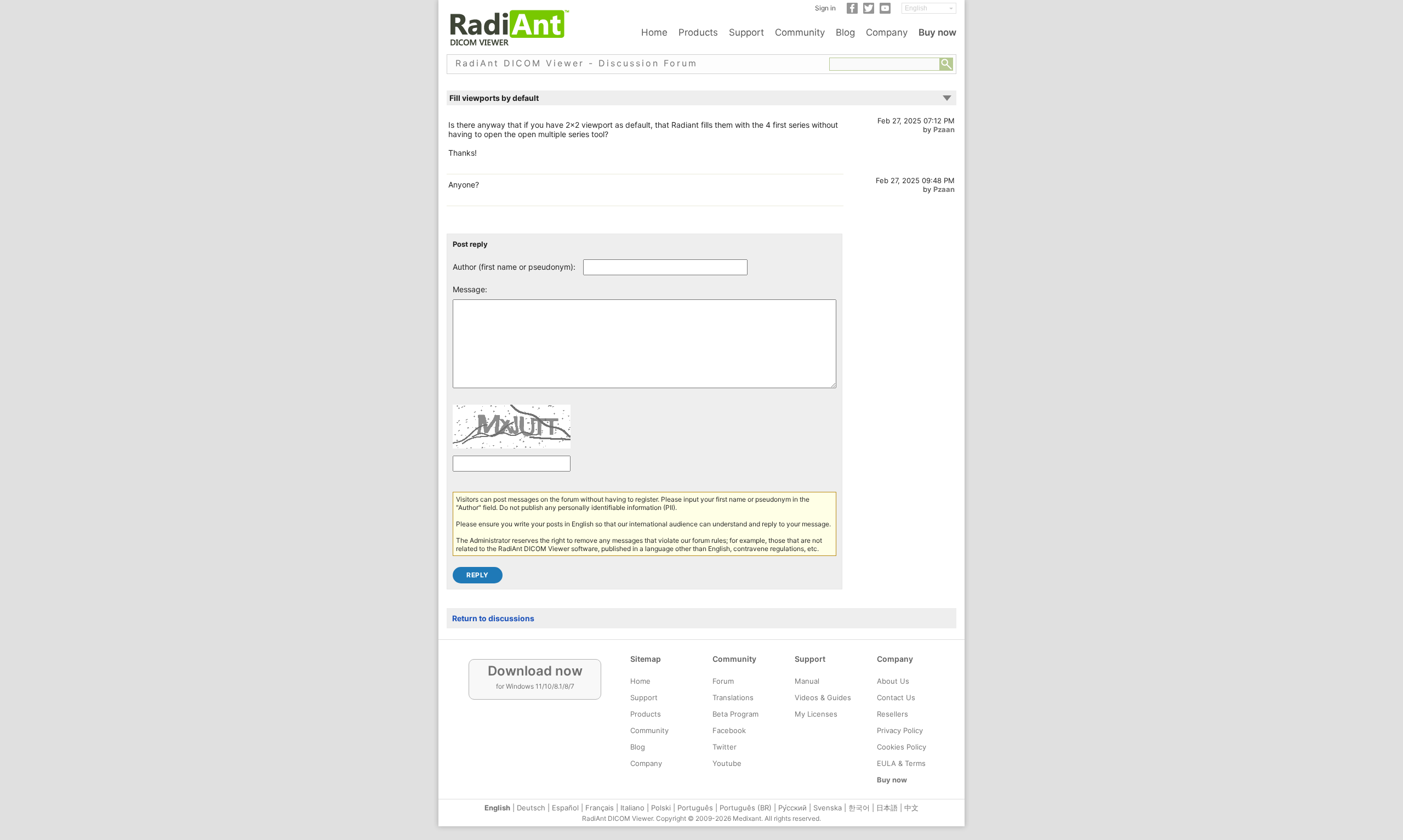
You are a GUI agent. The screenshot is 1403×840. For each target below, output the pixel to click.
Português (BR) (746, 807)
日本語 (887, 807)
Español (565, 807)
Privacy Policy (900, 730)
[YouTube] (885, 11)
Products (698, 32)
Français (599, 807)
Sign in (825, 8)
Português (695, 807)
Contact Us (896, 697)
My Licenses (816, 714)
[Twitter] (868, 11)
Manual (807, 681)
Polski (661, 807)
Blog (845, 32)
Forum (723, 681)
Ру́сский (792, 807)
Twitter (724, 746)
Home (654, 32)
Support (746, 32)
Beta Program (735, 714)
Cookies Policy (901, 746)
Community (800, 32)
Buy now (937, 32)
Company (887, 32)
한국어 (859, 807)
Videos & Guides (823, 697)
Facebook (729, 730)
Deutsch (531, 807)
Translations (733, 697)
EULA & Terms (901, 763)
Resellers (892, 714)
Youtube (727, 763)
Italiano (632, 807)
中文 (911, 807)
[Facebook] (852, 11)
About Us (893, 681)
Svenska (827, 807)
